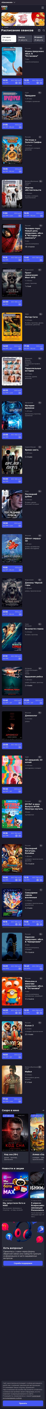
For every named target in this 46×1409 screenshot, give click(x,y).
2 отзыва (28, 457)
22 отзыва (29, 1034)
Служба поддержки (23, 1263)
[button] (10, 19)
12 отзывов (29, 999)
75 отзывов (29, 864)
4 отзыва (28, 908)
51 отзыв (28, 1082)
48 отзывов (30, 247)
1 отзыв (28, 286)
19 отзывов (29, 952)
